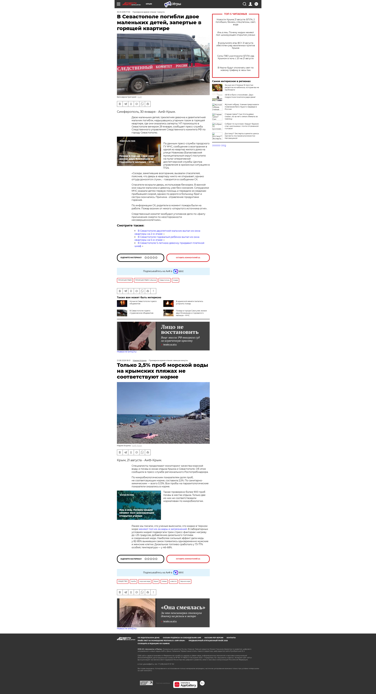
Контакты (231, 638)
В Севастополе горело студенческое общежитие (141, 312)
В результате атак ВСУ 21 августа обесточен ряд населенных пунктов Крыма (235, 45)
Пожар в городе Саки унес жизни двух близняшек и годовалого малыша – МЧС (191, 313)
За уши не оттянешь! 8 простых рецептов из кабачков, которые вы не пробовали (242, 87)
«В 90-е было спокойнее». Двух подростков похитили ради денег (240, 96)
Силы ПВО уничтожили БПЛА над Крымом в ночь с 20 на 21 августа (235, 57)
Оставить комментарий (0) (188, 258)
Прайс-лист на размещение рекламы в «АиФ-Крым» (161, 641)
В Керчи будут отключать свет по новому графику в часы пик (236, 68)
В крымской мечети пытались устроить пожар (189, 302)
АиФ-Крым (137, 445)
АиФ (140, 97)
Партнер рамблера (163, 683)
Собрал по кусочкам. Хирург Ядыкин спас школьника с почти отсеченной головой (242, 126)
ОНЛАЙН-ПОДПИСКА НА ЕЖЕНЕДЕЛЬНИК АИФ (182, 638)
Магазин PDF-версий (213, 638)
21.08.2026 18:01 (123, 360)
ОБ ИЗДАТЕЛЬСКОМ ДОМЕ (149, 638)
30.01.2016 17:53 (123, 12)
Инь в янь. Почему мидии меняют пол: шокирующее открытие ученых (235, 33)
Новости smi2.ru (126, 351)
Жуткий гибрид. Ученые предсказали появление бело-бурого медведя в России (242, 106)
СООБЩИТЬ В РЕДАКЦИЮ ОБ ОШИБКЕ (154, 644)
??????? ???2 (219, 145)
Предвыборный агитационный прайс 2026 (208, 641)
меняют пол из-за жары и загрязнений (163, 529)
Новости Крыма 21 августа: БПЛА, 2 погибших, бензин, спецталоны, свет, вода (236, 22)
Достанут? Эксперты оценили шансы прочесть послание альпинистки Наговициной (242, 135)
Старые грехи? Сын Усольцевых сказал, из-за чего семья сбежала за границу (241, 116)
